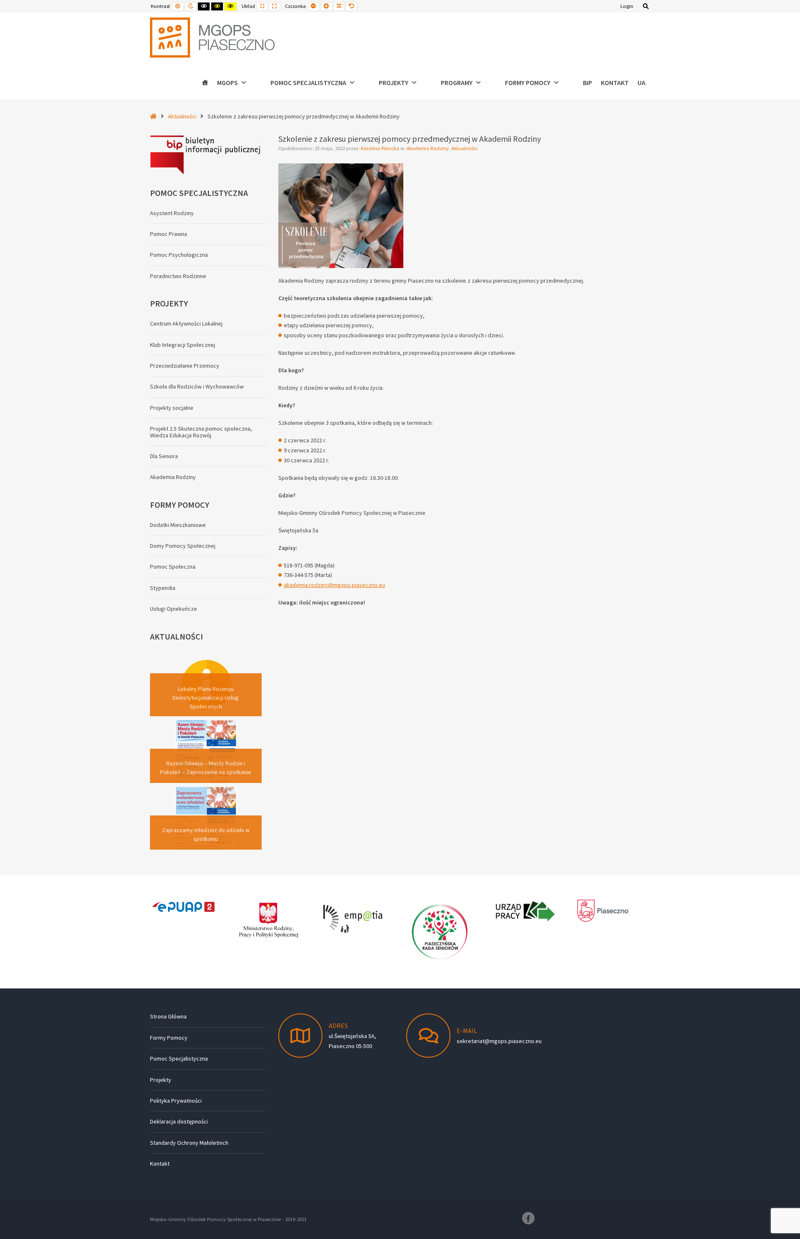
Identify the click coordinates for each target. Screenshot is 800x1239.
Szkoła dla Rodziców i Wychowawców (197, 386)
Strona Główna (168, 1016)
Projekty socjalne (171, 407)
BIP (587, 82)
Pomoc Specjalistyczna (179, 1058)
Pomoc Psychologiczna (179, 254)
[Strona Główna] (205, 82)
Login (626, 6)
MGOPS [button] (227, 82)
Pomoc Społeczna (172, 566)
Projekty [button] (393, 82)
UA (641, 82)
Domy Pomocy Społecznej (182, 545)
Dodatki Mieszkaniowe (178, 525)
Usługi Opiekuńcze (173, 608)
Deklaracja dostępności (179, 1121)
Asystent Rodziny (172, 213)
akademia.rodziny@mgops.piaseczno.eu (334, 585)
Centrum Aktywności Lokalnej (186, 323)
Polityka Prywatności (176, 1100)
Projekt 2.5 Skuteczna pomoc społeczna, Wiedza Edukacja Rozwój (201, 432)
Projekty (160, 1079)
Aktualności (182, 116)
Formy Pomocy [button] (527, 82)
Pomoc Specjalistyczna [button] (308, 82)
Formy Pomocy (169, 1037)
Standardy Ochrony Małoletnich (189, 1142)
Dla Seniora (164, 456)
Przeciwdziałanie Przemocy (184, 365)
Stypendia (162, 588)
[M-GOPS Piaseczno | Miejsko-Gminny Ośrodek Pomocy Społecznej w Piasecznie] (212, 38)
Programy (456, 82)
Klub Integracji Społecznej (182, 345)
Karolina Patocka (380, 148)
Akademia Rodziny (428, 148)
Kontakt (615, 82)
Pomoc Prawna (168, 234)
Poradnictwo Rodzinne (178, 276)
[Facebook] (528, 1218)
